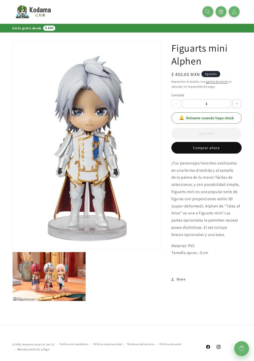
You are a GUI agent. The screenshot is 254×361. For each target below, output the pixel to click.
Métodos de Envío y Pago (33, 349)
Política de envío (170, 344)
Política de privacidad (107, 344)
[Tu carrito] (241, 348)
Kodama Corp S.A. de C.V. (39, 344)
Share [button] (181, 279)
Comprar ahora (206, 147)
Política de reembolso (74, 344)
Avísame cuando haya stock (206, 118)
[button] (207, 11)
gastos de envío (217, 81)
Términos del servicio (141, 344)
